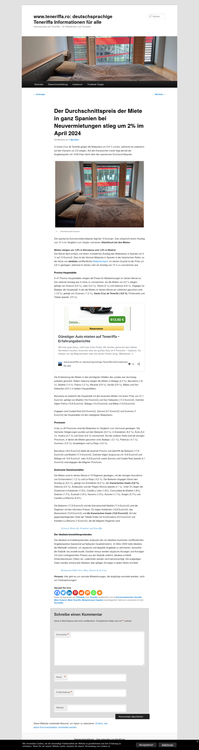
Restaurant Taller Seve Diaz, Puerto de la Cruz (84, 570)
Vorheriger (39, 94)
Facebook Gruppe (96, 84)
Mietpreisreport (100, 261)
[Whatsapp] (93, 592)
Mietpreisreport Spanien (92, 600)
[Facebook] (57, 592)
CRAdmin (80, 597)
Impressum (77, 84)
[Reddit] (81, 592)
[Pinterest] (75, 592)
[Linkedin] (69, 592)
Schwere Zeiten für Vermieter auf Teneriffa (81, 528)
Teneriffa (94, 597)
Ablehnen (167, 745)
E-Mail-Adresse (64, 692)
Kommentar (62, 634)
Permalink (58, 602)
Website (60, 707)
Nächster (160, 94)
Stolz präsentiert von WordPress (110, 739)
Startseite (38, 84)
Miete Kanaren (60, 600)
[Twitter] (63, 592)
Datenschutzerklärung (58, 84)
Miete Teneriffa (74, 600)
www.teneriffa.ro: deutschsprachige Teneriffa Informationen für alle (73, 19)
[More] (99, 592)
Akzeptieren (146, 745)
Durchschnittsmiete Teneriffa (129, 597)
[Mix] (87, 592)
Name (61, 677)
